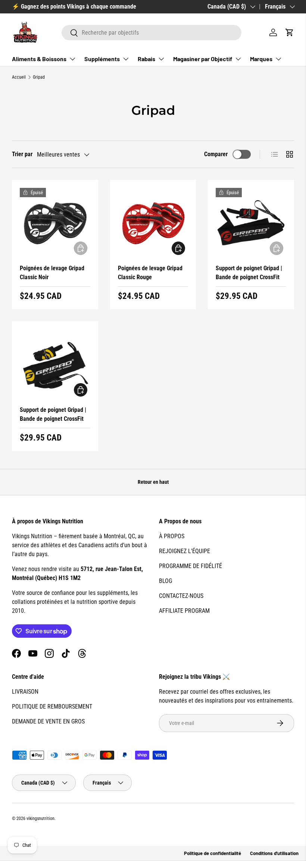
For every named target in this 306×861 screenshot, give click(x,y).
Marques (261, 58)
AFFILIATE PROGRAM (184, 610)
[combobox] (151, 32)
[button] (289, 32)
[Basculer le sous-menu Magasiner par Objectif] (238, 58)
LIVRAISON (25, 691)
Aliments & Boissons (39, 58)
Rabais (146, 58)
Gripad (39, 77)
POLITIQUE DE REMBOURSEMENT (52, 706)
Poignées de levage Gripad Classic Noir (52, 273)
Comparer (216, 154)
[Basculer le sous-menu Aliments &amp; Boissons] (72, 58)
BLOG (165, 580)
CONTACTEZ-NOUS (181, 595)
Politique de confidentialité (212, 853)
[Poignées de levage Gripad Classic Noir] (55, 223)
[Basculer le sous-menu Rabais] (161, 58)
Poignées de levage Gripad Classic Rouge (150, 273)
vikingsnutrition (40, 818)
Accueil (19, 77)
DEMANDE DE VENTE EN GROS (48, 721)
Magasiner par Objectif (202, 58)
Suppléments (102, 58)
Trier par (22, 154)
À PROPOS (171, 536)
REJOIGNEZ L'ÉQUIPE (184, 551)
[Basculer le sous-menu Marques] (278, 58)
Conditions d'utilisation (274, 853)
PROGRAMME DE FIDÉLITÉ (190, 566)
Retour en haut (153, 482)
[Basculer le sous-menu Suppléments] (125, 58)
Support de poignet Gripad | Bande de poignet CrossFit (249, 273)
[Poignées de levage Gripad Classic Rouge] (153, 223)
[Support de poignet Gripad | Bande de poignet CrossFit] (251, 223)
